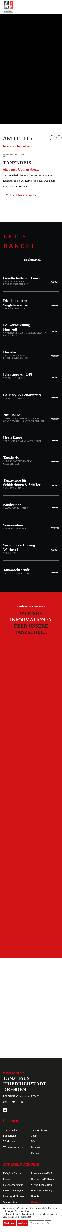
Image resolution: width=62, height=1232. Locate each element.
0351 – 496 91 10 (13, 1101)
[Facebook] (5, 1110)
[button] (31, 259)
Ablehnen (22, 1223)
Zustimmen (9, 1223)
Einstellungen (15, 1214)
